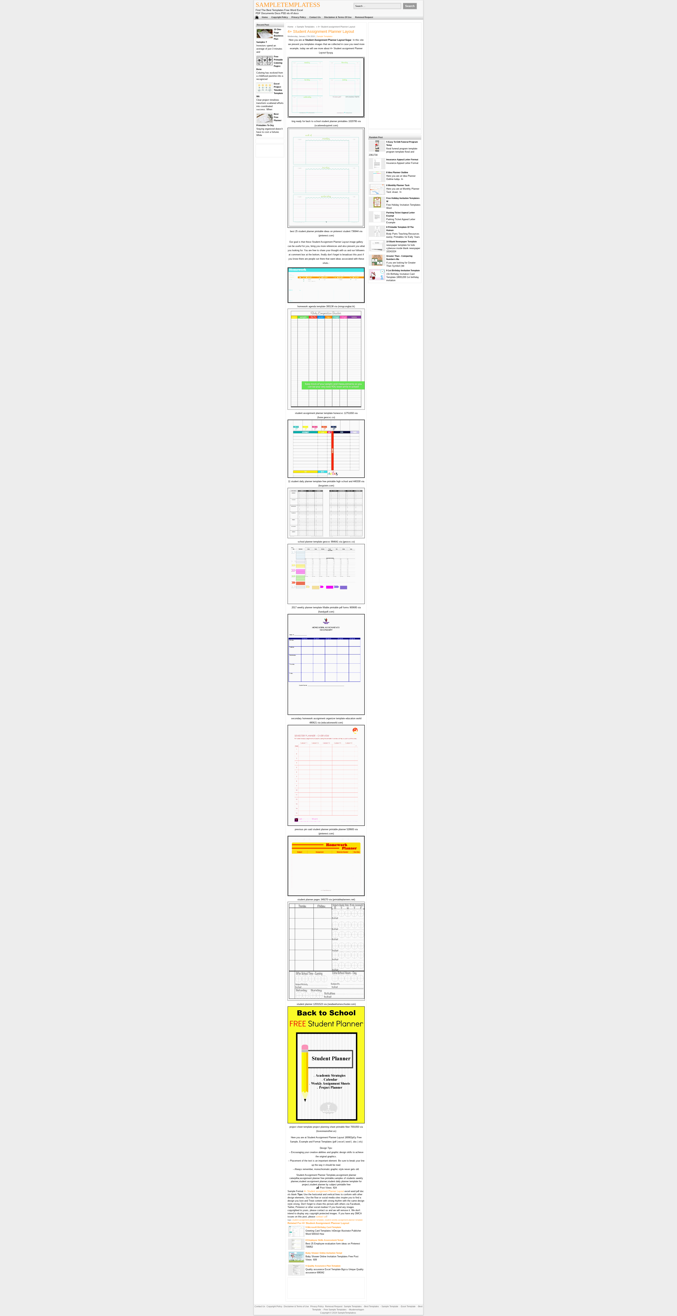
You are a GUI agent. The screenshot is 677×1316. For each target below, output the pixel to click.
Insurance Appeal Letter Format (402, 159)
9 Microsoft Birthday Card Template (323, 1227)
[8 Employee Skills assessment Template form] (296, 1248)
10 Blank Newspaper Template (401, 241)
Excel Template (408, 1306)
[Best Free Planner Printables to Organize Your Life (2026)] (265, 121)
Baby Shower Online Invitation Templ (324, 1253)
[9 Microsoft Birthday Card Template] (296, 1236)
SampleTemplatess (288, 4)
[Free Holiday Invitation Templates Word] (377, 206)
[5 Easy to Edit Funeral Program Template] (377, 150)
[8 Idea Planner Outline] (377, 181)
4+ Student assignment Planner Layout (324, 1191)
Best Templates (371, 1306)
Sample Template (390, 1306)
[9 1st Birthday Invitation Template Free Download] (377, 279)
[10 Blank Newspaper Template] (377, 250)
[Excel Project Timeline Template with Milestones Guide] (265, 91)
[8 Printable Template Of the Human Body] (377, 235)
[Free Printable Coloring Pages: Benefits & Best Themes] (265, 64)
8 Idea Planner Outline (397, 172)
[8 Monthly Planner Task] (377, 194)
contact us (321, 1216)
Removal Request (364, 17)
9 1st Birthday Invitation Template (403, 270)
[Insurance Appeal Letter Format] (377, 168)
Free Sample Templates (335, 1309)
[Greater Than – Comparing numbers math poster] (377, 264)
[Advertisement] (394, 75)
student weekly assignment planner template (344, 1220)
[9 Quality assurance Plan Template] (296, 1274)
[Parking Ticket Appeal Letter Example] (377, 221)
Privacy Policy (298, 17)
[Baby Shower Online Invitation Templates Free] (296, 1261)
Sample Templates (306, 27)
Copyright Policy (279, 17)
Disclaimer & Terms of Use (338, 17)
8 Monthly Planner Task (398, 185)
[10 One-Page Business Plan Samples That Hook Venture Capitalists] (265, 37)
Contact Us (315, 17)
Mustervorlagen (356, 1309)
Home (265, 17)
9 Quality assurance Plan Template (323, 1266)
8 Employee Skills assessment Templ (324, 1240)
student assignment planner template (308, 1220)
